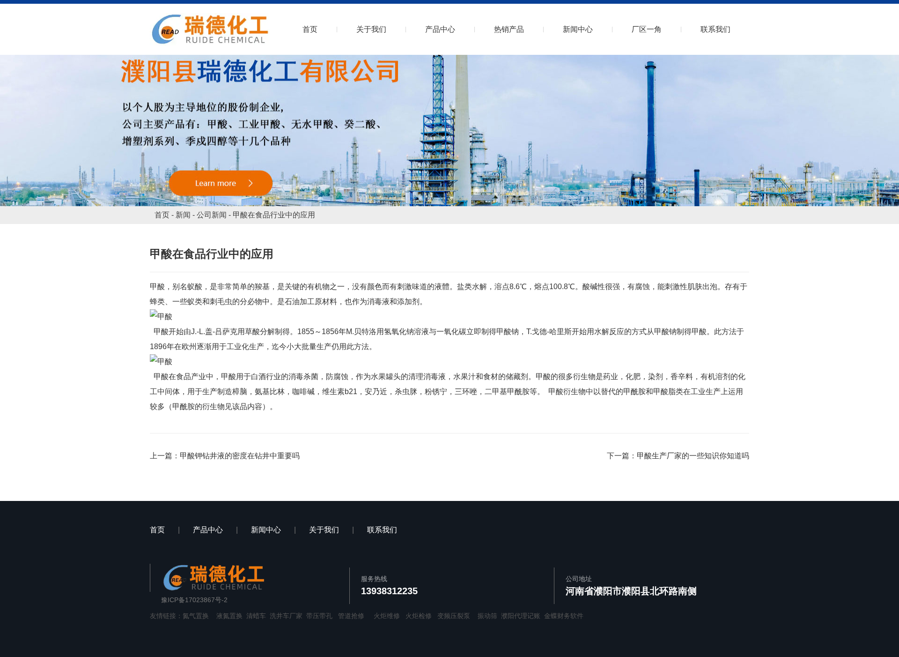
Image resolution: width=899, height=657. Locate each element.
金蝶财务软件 (563, 616)
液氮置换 (229, 616)
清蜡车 (256, 616)
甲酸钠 (507, 332)
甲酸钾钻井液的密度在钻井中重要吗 (240, 456)
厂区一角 (647, 29)
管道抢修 (351, 616)
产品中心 (440, 29)
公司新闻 (212, 215)
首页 (309, 29)
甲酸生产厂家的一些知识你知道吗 (693, 456)
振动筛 (487, 616)
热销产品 (509, 29)
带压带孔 (319, 616)
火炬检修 (418, 616)
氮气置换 (196, 616)
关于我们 (371, 29)
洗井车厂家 (286, 616)
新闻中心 (578, 29)
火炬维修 (387, 616)
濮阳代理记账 (520, 616)
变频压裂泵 (453, 616)
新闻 (183, 215)
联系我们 (715, 29)
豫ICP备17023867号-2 (194, 600)
